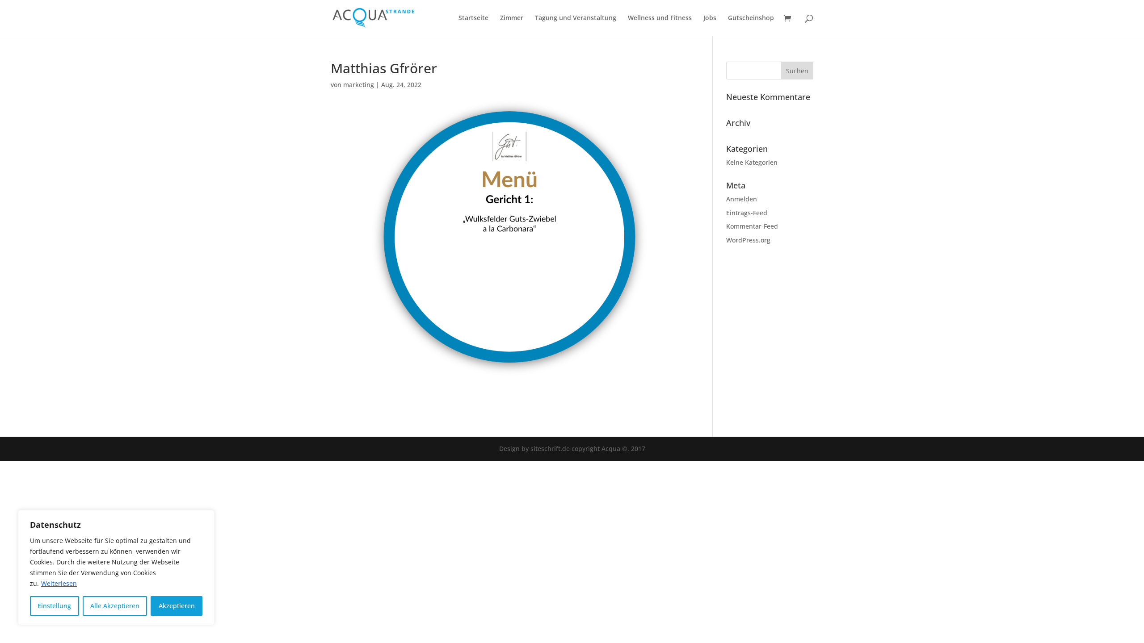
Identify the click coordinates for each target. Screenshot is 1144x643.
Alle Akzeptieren (114, 605)
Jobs (709, 18)
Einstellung (54, 605)
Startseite (473, 18)
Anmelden (741, 199)
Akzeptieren (177, 605)
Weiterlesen (59, 583)
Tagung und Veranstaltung (575, 18)
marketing (358, 84)
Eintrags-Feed (746, 213)
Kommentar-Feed (752, 226)
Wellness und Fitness (660, 18)
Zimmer (511, 18)
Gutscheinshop (751, 18)
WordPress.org (748, 240)
